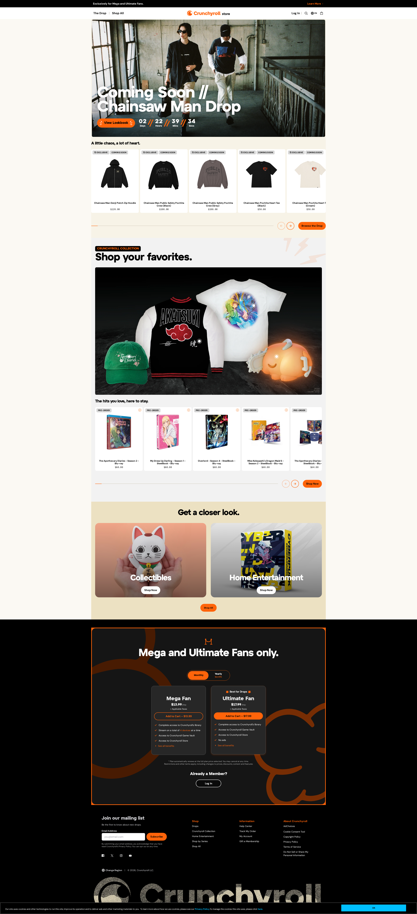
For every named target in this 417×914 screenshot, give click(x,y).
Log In (296, 13)
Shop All (118, 13)
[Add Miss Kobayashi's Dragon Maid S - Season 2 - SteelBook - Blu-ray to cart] (286, 410)
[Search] (306, 13)
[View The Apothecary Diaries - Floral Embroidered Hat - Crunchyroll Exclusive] (129, 356)
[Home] (208, 13)
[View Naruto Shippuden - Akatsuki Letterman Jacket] (199, 341)
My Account (245, 836)
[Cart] (321, 13)
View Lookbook (116, 122)
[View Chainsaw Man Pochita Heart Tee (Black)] (261, 174)
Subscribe (156, 836)
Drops (195, 826)
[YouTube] (130, 855)
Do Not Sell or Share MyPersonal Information (295, 853)
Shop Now (312, 483)
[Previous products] (281, 226)
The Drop (99, 13)
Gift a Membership (249, 841)
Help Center (245, 826)
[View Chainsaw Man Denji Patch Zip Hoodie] (115, 174)
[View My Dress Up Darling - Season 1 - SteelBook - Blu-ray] (167, 432)
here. (260, 909)
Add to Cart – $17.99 (238, 716)
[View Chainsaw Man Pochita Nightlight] (276, 356)
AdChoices (289, 826)
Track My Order (247, 831)
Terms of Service (292, 846)
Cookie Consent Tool (294, 831)
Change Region (114, 870)
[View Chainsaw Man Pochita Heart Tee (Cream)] (310, 174)
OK (373, 908)
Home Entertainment (203, 836)
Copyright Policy (292, 836)
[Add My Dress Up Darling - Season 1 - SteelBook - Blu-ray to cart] (188, 410)
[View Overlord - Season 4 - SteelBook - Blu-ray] (216, 432)
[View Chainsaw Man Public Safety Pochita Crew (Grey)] (212, 174)
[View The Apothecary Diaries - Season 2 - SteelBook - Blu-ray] (314, 432)
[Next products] (290, 226)
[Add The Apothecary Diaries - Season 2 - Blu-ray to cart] (139, 410)
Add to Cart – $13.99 (179, 716)
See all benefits (166, 745)
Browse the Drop (312, 225)
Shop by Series (200, 841)
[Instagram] (121, 855)
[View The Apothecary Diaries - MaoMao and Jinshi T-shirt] (253, 305)
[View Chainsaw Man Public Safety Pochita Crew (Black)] (163, 174)
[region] (208, 181)
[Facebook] (103, 855)
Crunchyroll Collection (203, 831)
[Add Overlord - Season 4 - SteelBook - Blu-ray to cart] (237, 410)
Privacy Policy (290, 841)
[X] (112, 855)
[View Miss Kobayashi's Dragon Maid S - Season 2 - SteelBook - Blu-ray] (265, 432)
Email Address (109, 831)
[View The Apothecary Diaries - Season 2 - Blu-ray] (118, 432)
